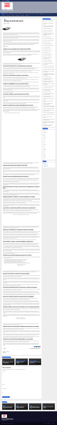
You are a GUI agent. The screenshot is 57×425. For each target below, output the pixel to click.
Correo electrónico (4, 388)
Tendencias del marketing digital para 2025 (48, 38)
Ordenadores (45, 149)
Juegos (44, 142)
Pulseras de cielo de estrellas (20, 362)
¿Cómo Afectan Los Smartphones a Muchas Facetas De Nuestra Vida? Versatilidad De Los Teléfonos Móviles (49, 74)
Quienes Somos (53, 423)
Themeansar (12, 423)
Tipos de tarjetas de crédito (46, 52)
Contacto (22, 15)
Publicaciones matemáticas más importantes (48, 108)
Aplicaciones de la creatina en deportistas (8, 362)
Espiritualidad (45, 132)
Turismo (13, 15)
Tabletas (3, 15)
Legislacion (17, 15)
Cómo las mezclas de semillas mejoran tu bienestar (20, 407)
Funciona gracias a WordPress (5, 423)
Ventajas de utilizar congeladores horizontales (48, 112)
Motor (44, 146)
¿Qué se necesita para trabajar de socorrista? (48, 69)
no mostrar (6, 46)
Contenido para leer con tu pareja (47, 50)
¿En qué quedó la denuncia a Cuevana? (34, 362)
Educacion (44, 130)
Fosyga (4, 348)
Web (2, 392)
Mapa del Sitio (49, 423)
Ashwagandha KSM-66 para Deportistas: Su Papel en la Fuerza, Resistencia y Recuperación (48, 34)
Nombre (3, 384)
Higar (44, 139)
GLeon (8, 351)
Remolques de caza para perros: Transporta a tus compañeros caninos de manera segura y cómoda (48, 122)
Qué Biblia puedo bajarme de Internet (47, 43)
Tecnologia (8, 15)
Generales (27, 15)
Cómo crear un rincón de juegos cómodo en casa (7, 407)
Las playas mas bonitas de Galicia (47, 28)
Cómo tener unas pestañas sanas (35, 348)
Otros (4, 19)
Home (43, 423)
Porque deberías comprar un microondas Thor (48, 67)
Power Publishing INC (7, 10)
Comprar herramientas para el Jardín (47, 87)
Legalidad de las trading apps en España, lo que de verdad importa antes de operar (35, 408)
